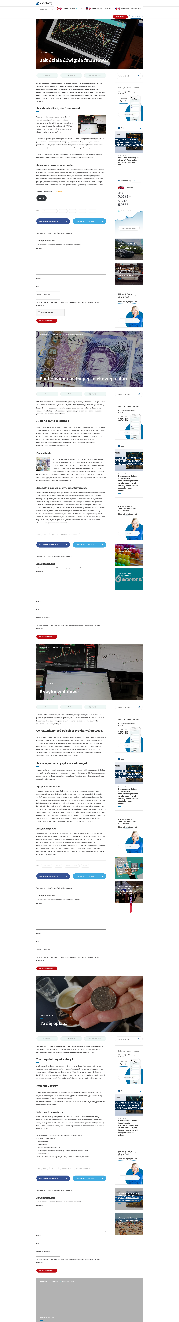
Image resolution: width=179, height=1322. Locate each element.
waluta (85, 596)
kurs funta (64, 264)
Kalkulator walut (129, 163)
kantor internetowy (69, 1165)
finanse (45, 1165)
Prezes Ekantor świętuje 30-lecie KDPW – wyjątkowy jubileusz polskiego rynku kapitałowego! (128, 631)
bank (44, 898)
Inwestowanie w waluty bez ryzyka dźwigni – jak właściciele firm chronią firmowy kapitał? (129, 927)
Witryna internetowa (43, 27)
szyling (75, 264)
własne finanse (86, 1165)
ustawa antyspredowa (83, 898)
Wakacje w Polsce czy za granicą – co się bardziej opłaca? (128, 950)
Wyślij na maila (96, 124)
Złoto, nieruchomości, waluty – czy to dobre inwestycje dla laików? (128, 1228)
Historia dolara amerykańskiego (125, 304)
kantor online (66, 898)
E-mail (38, 340)
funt (44, 264)
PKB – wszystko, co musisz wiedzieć (126, 280)
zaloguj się (136, 16)
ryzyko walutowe (71, 596)
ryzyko (58, 596)
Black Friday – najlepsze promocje (128, 1251)
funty (53, 264)
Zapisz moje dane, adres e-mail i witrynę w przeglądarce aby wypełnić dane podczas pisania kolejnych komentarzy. (68, 37)
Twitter (72, 124)
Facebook (48, 124)
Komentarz (40, 302)
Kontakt (129, 49)
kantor (54, 898)
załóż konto (120, 16)
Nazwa (38, 332)
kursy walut (46, 596)
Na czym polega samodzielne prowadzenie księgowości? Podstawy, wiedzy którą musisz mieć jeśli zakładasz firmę (128, 599)
